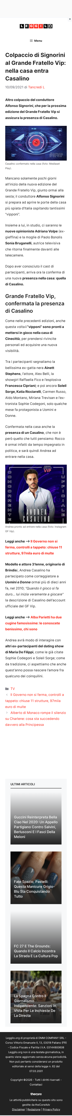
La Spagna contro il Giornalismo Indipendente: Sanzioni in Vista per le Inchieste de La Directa (35, 1006)
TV (12, 689)
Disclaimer (18, 1109)
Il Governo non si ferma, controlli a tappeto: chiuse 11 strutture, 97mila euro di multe (33, 547)
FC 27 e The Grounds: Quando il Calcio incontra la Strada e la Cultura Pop (36, 951)
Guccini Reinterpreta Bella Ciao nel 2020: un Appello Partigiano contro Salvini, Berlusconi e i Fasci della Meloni (36, 827)
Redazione (34, 1109)
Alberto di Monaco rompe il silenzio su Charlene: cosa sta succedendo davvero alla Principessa (35, 719)
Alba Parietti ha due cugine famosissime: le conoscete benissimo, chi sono (33, 623)
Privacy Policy (51, 1109)
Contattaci (36, 1084)
